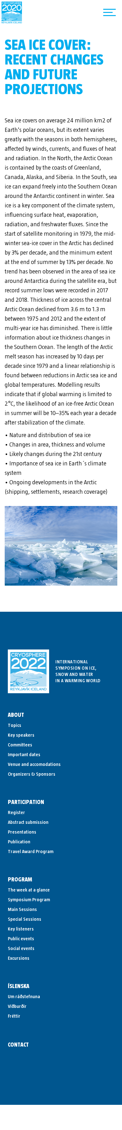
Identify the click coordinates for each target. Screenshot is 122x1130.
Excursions (18, 958)
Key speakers (21, 735)
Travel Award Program (30, 851)
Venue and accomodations (34, 764)
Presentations (22, 832)
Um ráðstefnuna (24, 996)
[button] (109, 12)
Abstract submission (28, 822)
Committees (20, 744)
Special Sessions (24, 919)
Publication (19, 841)
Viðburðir (17, 1006)
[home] (11, 12)
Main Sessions (22, 909)
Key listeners (21, 928)
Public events (21, 938)
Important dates (24, 754)
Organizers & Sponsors (31, 774)
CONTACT (18, 1045)
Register (16, 812)
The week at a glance (29, 889)
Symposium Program (29, 899)
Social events (21, 948)
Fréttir (14, 1016)
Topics (14, 725)
